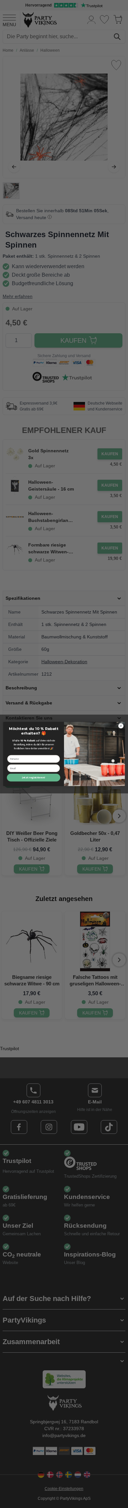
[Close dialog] (121, 726)
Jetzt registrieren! (33, 777)
